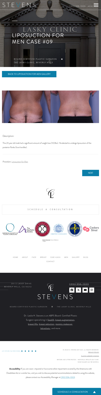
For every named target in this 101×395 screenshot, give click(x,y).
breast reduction (46, 324)
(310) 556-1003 (77, 6)
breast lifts (33, 324)
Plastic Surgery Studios (90, 356)
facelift (51, 319)
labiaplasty (45, 328)
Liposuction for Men (20, 161)
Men (66, 257)
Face (34, 257)
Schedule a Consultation (50, 209)
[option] (50, 107)
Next (90, 172)
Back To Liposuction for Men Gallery (29, 74)
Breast (43, 257)
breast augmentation (64, 319)
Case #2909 (55, 257)
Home (15, 257)
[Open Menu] (96, 5)
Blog (85, 257)
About (25, 257)
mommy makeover (63, 324)
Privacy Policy (93, 352)
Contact (50, 261)
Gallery (76, 257)
